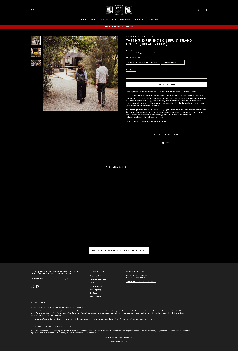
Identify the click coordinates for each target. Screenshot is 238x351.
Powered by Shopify (119, 341)
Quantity (131, 69)
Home (83, 19)
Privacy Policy (95, 296)
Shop (93, 19)
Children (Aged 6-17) (173, 62)
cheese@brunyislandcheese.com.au (141, 281)
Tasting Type (133, 58)
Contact (153, 19)
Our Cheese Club (121, 19)
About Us (139, 19)
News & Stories (96, 286)
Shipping (141, 53)
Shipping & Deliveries (98, 276)
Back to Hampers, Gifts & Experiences (121, 250)
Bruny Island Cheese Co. (140, 37)
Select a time (166, 84)
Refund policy (95, 290)
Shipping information (166, 135)
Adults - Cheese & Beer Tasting (143, 62)
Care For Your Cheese (99, 279)
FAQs (92, 283)
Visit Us (105, 19)
